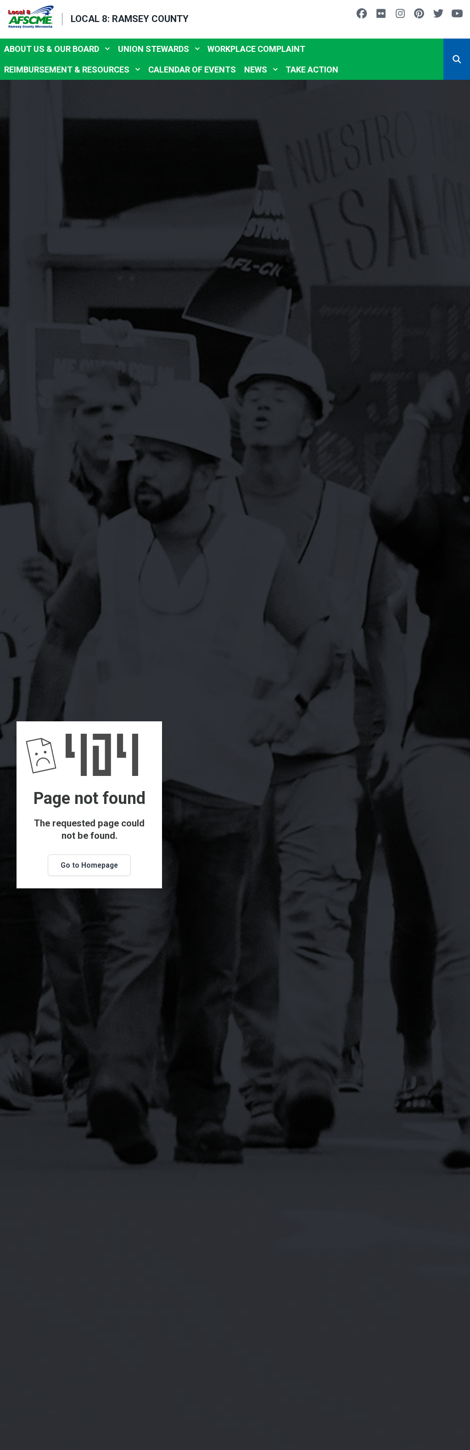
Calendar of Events (192, 69)
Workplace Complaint (256, 49)
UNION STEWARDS (153, 49)
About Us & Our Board (51, 49)
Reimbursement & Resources (66, 69)
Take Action (311, 69)
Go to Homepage (89, 865)
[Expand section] (107, 49)
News (255, 69)
